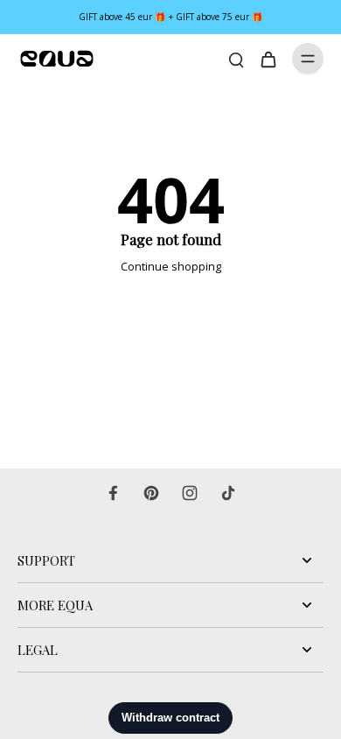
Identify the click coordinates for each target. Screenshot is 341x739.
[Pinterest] (151, 493)
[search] (236, 58)
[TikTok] (228, 493)
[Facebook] (113, 493)
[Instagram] (189, 493)
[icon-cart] (267, 58)
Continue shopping (171, 266)
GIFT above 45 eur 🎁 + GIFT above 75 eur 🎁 (171, 17)
